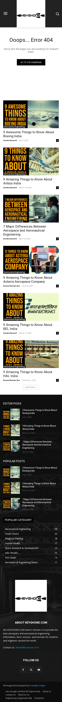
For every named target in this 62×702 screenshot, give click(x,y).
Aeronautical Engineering (14, 127)
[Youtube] (39, 670)
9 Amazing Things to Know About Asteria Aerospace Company (27, 280)
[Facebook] (23, 670)
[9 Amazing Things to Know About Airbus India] (31, 161)
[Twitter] (31, 670)
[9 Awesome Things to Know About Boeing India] (31, 114)
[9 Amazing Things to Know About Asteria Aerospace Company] (31, 260)
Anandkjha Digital (37, 685)
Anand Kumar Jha (11, 286)
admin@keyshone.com (27, 647)
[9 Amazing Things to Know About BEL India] (31, 307)
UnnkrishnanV (10, 140)
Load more (30, 387)
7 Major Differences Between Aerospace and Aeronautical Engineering (24, 230)
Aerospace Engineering (13, 221)
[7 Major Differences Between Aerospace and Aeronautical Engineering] (31, 209)
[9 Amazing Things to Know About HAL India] (31, 354)
